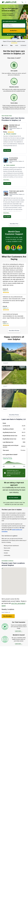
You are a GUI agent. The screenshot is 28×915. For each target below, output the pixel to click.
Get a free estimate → (14, 497)
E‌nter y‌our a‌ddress (7, 24)
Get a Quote (7, 150)
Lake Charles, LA (6, 612)
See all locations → (8, 616)
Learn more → (18, 631)
